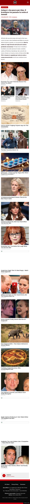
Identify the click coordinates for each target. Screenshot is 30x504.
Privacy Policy (15, 484)
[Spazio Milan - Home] (15, 2)
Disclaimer (22, 484)
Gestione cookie (26, 502)
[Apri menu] (28, 2)
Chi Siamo (7, 484)
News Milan (4, 7)
